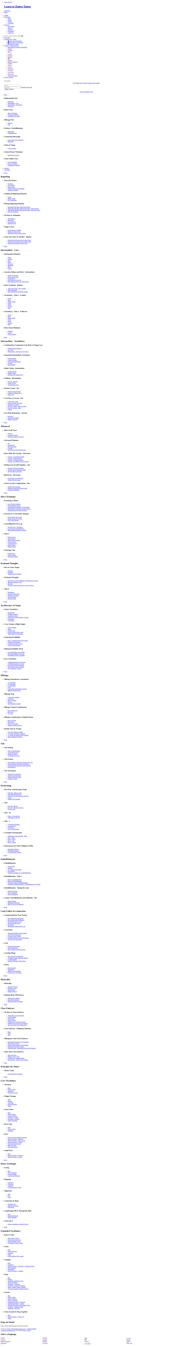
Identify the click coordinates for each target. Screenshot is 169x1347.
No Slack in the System (14, 936)
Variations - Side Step (14, 1308)
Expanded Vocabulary (14, 165)
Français (10, 55)
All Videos (7, 170)
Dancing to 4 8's (12, 988)
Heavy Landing (12, 700)
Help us (10, 28)
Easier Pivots (11, 553)
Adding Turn (11, 630)
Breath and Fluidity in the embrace (17, 933)
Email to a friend (14, 44)
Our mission (11, 26)
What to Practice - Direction (15, 1139)
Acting (10, 797)
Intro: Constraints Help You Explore (18, 640)
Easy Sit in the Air (13, 806)
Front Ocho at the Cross (14, 1240)
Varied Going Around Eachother (17, 470)
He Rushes (11, 925)
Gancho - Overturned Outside (16, 457)
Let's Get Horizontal (13, 829)
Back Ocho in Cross (13, 1238)
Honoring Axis (12, 223)
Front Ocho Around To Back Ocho (17, 243)
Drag (9, 260)
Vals (9, 124)
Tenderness (11, 969)
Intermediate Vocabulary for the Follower (19, 509)
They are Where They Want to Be (17, 1025)
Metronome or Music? (14, 998)
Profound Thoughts (13, 115)
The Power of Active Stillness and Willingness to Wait (23, 580)
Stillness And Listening (14, 971)
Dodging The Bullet (13, 418)
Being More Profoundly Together (17, 530)
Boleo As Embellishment (15, 879)
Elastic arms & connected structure (17, 1137)
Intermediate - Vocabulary (15, 105)
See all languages (12, 75)
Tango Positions (12, 1217)
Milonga (10, 123)
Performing (11, 131)
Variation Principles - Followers (16, 1302)
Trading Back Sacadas (14, 487)
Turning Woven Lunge (14, 480)
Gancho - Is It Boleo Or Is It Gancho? (18, 461)
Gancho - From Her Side (15, 458)
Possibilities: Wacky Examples (16, 655)
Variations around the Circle (15, 1281)
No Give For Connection (15, 939)
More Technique (12, 113)
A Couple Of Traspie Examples (16, 733)
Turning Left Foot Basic (14, 775)
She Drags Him (12, 447)
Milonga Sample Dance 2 (15, 725)
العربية (10, 54)
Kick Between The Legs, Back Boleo (18, 281)
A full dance (11, 620)
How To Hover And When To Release (18, 764)
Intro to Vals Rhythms (14, 751)
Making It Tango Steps (14, 232)
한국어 (10, 65)
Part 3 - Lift (11, 841)
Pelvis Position (12, 1268)
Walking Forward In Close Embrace (18, 1023)
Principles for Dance (13, 155)
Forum (9, 20)
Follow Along (11, 1089)
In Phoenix (11, 31)
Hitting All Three (12, 754)
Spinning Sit (11, 445)
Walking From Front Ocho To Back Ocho (19, 242)
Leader (10, 333)
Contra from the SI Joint (14, 1187)
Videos (6, 15)
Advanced (10, 106)
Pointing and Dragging (14, 642)
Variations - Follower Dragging (16, 1285)
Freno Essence (12, 542)
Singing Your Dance (13, 1000)
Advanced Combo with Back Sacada (18, 1289)
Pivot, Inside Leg (12, 710)
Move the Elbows (13, 1147)
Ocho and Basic (12, 1174)
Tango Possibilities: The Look (16, 654)
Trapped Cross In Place (14, 391)
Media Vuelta (11, 198)
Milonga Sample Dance (14, 690)
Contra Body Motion (13, 697)
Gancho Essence (12, 543)
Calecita (10, 363)
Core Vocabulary (12, 162)
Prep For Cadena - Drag (14, 408)
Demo (9, 1106)
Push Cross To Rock (13, 1043)
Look (9, 1197)
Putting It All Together (14, 799)
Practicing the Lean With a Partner (17, 510)
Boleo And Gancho (13, 277)
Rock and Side (12, 720)
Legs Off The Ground (14, 645)
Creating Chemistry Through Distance (18, 938)
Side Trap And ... (12, 1055)
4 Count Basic (12, 682)
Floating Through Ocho (14, 777)
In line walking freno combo (16, 1256)
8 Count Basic (12, 685)
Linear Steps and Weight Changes (17, 689)
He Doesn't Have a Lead (14, 921)
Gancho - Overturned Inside (15, 460)
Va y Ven (10, 713)
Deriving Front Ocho (13, 594)
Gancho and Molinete (14, 1176)
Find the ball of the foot (14, 1144)
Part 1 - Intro (11, 837)
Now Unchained (12, 893)
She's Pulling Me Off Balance (16, 920)
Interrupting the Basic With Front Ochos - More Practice (23, 208)
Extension (10, 1182)
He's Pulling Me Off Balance (16, 918)
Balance (10, 1279)
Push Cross (11, 395)
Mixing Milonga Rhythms (15, 737)
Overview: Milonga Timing (15, 732)
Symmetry (10, 1186)
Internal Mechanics (13, 1216)
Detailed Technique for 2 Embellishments (19, 873)
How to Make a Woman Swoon (16, 949)
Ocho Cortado (12, 1020)
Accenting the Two (13, 752)
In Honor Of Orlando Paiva (15, 375)
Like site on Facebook (15, 41)
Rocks (9, 197)
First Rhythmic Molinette (15, 348)
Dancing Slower (12, 991)
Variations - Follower (13, 1119)
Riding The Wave (13, 419)
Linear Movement (13, 948)
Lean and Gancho (13, 435)
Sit (8, 443)
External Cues (12, 1204)
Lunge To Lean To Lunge (15, 403)
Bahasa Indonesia (13, 62)
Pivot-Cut (10, 712)
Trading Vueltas (12, 371)
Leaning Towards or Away (15, 644)
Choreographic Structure (14, 794)
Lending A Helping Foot (14, 393)
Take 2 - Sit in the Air (14, 816)
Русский (10, 70)
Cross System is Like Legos (15, 632)
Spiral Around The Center (15, 519)
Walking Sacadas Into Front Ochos (17, 488)
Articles (10, 21)
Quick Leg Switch (13, 723)
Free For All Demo (13, 212)
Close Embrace (12, 148)
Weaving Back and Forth (15, 471)
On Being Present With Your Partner (18, 958)
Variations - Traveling (14, 1284)
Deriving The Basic (13, 595)
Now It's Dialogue (13, 894)
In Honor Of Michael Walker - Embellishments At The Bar (24, 884)
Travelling (10, 1103)
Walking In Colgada (13, 405)
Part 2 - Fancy (12, 839)
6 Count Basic (12, 684)
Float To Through (13, 381)
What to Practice (12, 1104)
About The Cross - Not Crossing (17, 288)
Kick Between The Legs (14, 280)
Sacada (10, 268)
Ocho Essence (12, 539)
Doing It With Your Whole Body (17, 961)
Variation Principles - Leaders (16, 1303)
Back (5, 95)
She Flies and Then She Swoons (17, 450)
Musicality (11, 141)
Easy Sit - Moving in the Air (15, 807)
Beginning (11, 101)
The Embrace (11, 218)
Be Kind (10, 584)
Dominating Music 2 (13, 851)
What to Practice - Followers (16, 1317)
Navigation (11, 619)
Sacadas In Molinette (13, 490)
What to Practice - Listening (15, 1271)
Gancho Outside (12, 360)
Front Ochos (11, 185)
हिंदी (9, 58)
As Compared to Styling (14, 869)
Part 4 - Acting (12, 842)
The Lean (10, 264)
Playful (10, 702)
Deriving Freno (12, 597)
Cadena (10, 409)
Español (10, 50)
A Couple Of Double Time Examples (18, 735)
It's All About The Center (15, 517)
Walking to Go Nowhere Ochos (16, 1022)
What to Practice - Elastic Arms (16, 1140)
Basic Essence (12, 537)
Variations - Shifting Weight (15, 1307)
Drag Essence (11, 545)
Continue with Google (93, 83)
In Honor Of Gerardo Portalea (16, 1058)
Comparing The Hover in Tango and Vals (19, 765)
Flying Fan (11, 827)
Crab (9, 687)
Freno (9, 257)
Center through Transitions (15, 1074)
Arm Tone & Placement (14, 935)
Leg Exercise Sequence (14, 504)
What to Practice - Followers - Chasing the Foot (21, 1266)
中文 (9, 52)
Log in (6, 89)
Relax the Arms (12, 1145)
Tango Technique (12, 1282)
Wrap (9, 267)
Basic (9, 300)
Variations (10, 1091)
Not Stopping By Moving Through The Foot (20, 762)
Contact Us (11, 33)
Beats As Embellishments (15, 881)
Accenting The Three (14, 755)
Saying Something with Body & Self (18, 1224)
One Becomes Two (13, 385)
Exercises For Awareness (15, 972)
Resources (7, 17)
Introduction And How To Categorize (18, 1042)
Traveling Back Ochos (14, 1241)
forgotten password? (26, 87)
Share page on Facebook (16, 42)
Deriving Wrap (12, 598)
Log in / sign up (8, 77)
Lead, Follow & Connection (15, 140)
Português (10, 69)
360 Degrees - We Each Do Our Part (18, 351)
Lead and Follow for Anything (16, 652)
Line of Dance (12, 222)
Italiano (10, 60)
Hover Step (11, 722)
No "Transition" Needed (14, 668)
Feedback (10, 572)
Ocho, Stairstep (12, 627)
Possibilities (11, 1269)
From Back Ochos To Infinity (16, 667)
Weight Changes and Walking (16, 188)
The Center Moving (13, 520)
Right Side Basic (12, 290)
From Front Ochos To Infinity (16, 665)
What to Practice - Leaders (15, 1142)
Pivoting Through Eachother (16, 468)
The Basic (10, 184)
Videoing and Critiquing (14, 574)
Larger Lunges (12, 555)
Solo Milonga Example (14, 703)
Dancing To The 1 (13, 987)
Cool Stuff (11, 23)
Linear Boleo (11, 278)
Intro (9, 1088)
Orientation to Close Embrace (16, 1015)
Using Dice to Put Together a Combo (18, 617)
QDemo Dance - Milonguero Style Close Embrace (22, 1048)
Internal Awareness (13, 1206)
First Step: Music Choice (15, 793)
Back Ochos (11, 187)
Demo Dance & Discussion (15, 634)
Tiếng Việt (11, 74)
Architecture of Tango (14, 116)
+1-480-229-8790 (31, 1329)
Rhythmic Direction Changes (16, 1046)
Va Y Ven (10, 350)
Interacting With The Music (15, 1001)
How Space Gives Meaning (15, 956)
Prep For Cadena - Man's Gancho (17, 406)
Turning (10, 868)
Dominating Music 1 (13, 849)
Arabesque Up (12, 826)
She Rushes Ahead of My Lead (16, 926)
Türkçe (10, 67)
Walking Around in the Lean (16, 437)
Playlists (6, 168)
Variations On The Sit (14, 817)
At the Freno (11, 866)
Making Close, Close (13, 1056)
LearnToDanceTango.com (8, 1330)
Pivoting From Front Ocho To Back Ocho (19, 240)
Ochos (9, 298)
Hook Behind (11, 365)
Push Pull (10, 416)
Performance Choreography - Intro (17, 836)
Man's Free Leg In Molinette (16, 904)
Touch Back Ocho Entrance (15, 478)
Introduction (11, 612)
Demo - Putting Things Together (17, 1287)
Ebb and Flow (12, 767)
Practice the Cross (13, 1092)
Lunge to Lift (11, 809)
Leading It (10, 1264)
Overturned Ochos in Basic (15, 1243)
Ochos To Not (12, 383)
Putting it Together (13, 190)
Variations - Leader (13, 1117)
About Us (10, 29)
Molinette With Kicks (14, 903)
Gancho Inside (12, 358)
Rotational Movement (14, 946)
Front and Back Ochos (14, 505)
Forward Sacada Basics (14, 361)
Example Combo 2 (13, 616)
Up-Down (10, 699)
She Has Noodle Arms (14, 923)
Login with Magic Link (86, 92)
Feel (9, 1196)
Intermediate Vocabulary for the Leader (18, 507)
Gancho (10, 259)
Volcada (10, 433)
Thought (10, 570)
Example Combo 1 (13, 614)
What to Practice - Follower (15, 1155)
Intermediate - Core (13, 103)
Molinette (10, 265)
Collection (10, 1184)
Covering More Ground (14, 852)
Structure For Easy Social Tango (17, 233)
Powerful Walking (13, 556)
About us (6, 25)
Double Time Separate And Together (18, 1045)
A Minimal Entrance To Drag (16, 664)
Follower (10, 331)
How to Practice (12, 1172)
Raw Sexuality (12, 968)
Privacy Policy (27, 1330)
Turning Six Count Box (14, 774)
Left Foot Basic (12, 1017)
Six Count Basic (12, 200)
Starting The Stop (13, 891)
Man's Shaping (12, 901)
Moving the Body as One (15, 582)
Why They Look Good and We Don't (18, 796)
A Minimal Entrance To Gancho (17, 662)
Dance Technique (13, 163)
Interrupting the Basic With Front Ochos (19, 207)
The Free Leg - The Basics (15, 527)
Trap (9, 1035)
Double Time (11, 990)
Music (9, 18)
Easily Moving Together (14, 230)
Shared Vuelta (12, 373)
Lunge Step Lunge (13, 401)
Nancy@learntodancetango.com (16, 1329)
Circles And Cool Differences (16, 528)
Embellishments (12, 133)
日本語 (10, 63)
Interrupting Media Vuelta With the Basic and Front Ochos (24, 210)
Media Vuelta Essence (14, 540)
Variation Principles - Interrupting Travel (19, 1305)
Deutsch (10, 57)
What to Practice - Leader (15, 1157)
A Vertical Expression (14, 824)
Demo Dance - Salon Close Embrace (18, 1060)
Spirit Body (11, 1207)
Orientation (11, 592)
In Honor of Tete (12, 779)
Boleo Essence (12, 546)
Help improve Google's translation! (17, 47)
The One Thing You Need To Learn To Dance (21, 585)
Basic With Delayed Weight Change (18, 291)
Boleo (9, 262)
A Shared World (12, 959)
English (10, 49)
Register (11, 89)
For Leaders (11, 871)
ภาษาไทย (11, 72)
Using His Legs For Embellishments (18, 883)
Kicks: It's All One (13, 275)
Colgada (10, 448)
